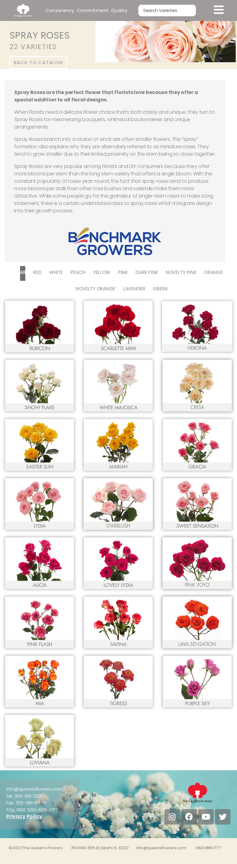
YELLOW (101, 272)
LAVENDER (134, 288)
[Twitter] (223, 817)
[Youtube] (206, 817)
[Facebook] (189, 817)
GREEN (160, 288)
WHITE (56, 272)
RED (37, 272)
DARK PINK (146, 272)
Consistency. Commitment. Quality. (87, 10)
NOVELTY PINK (181, 272)
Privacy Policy (24, 816)
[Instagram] (172, 817)
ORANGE (213, 272)
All (22, 272)
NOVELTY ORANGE (95, 288)
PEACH (77, 272)
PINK (123, 272)
